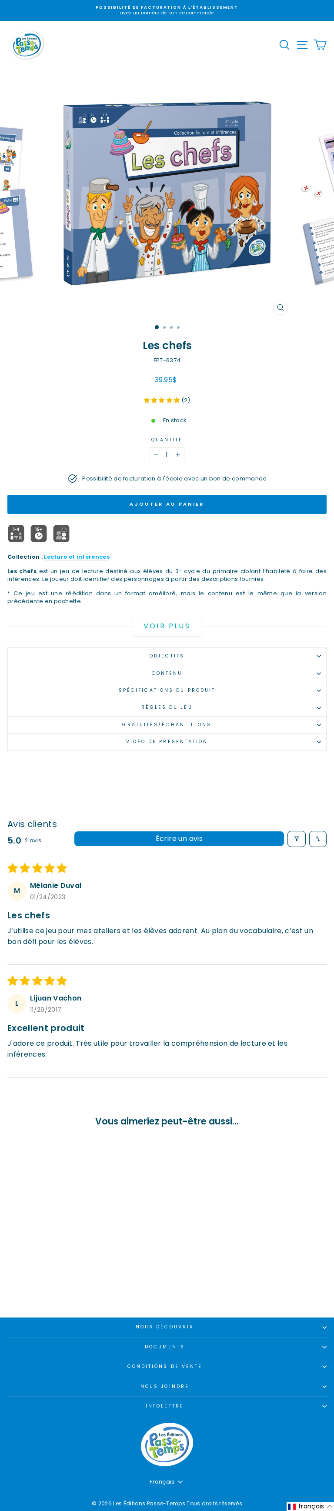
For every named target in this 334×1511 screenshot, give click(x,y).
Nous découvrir (165, 1327)
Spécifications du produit (167, 690)
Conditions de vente (165, 1366)
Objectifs (167, 656)
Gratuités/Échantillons (166, 724)
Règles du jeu (166, 707)
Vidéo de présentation (167, 741)
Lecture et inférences (77, 557)
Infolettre (165, 1406)
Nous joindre (164, 1386)
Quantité (167, 440)
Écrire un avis (179, 839)
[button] (162, 400)
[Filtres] (296, 839)
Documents (165, 1347)
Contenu (167, 673)
